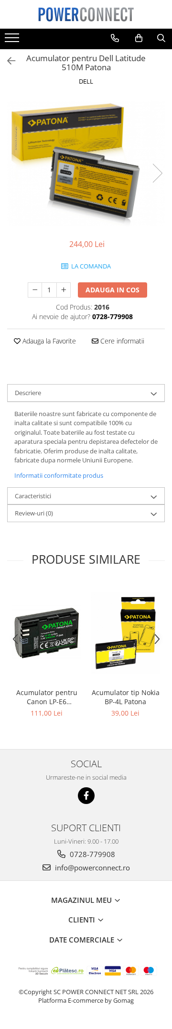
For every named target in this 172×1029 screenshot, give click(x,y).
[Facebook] (86, 795)
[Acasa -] (86, 14)
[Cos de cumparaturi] (139, 38)
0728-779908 (91, 854)
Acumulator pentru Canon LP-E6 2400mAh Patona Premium (46, 697)
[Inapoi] (7, 60)
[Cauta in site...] (161, 38)
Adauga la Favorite (48, 340)
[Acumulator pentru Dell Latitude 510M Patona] (86, 163)
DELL (86, 81)
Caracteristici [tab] (33, 496)
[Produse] (13, 40)
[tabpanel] (86, 163)
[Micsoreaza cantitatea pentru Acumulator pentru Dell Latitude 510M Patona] (35, 290)
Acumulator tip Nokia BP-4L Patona (126, 697)
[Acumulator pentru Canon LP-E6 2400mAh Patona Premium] (46, 633)
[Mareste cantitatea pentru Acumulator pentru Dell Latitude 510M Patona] (63, 290)
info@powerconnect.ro (91, 867)
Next (157, 173)
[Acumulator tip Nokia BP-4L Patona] (125, 633)
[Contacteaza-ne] (115, 38)
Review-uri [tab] (34, 513)
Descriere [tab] (28, 392)
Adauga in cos (113, 289)
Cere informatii (121, 340)
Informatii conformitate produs (58, 475)
